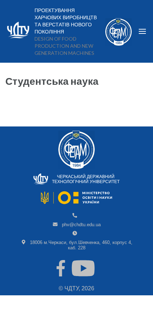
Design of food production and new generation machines (64, 46)
